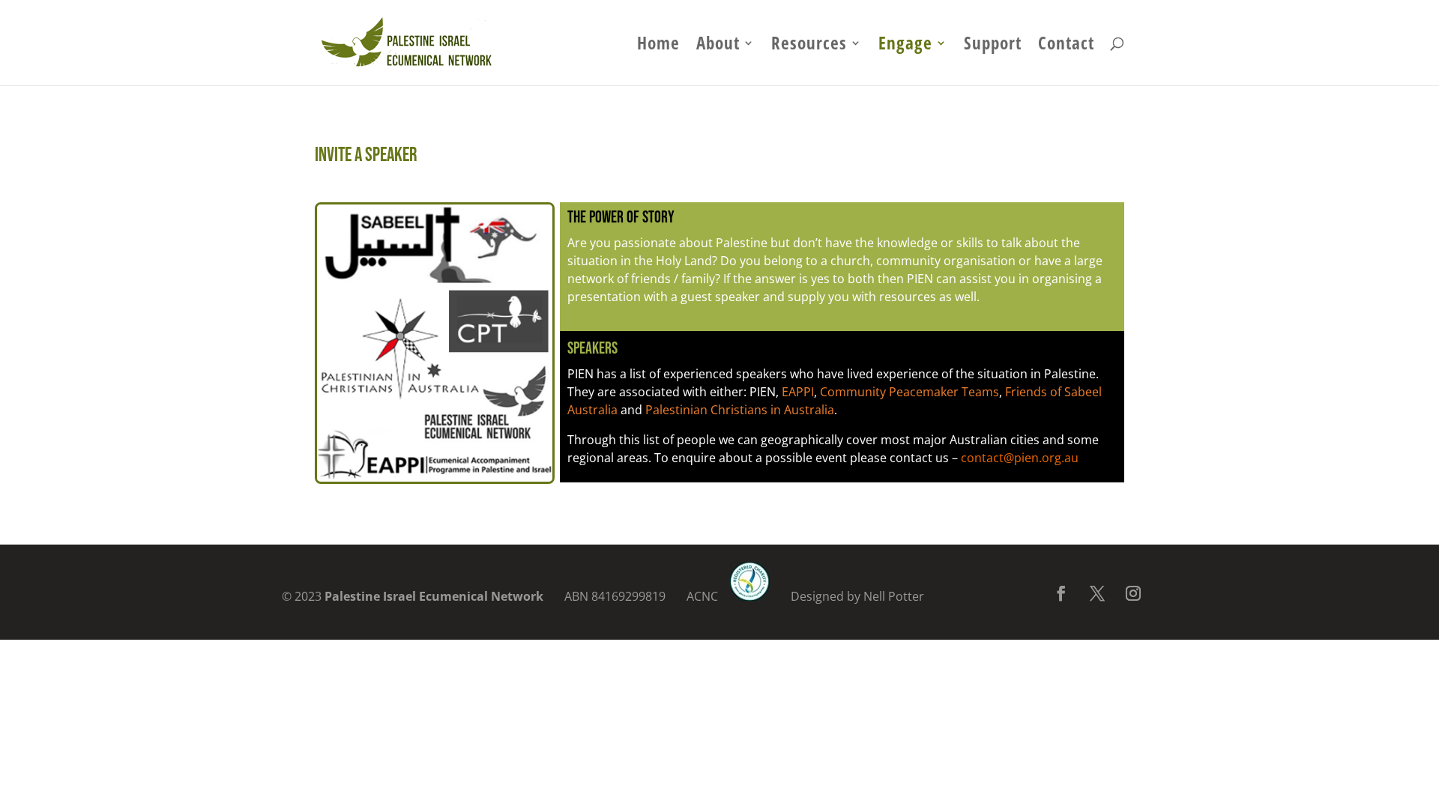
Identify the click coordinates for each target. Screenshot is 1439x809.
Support (993, 46)
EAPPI (798, 392)
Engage (905, 46)
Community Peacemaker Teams (909, 392)
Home (658, 46)
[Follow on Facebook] (1061, 593)
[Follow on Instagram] (1133, 593)
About (718, 46)
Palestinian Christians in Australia (739, 410)
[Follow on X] (1097, 593)
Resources (809, 46)
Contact (1066, 46)
